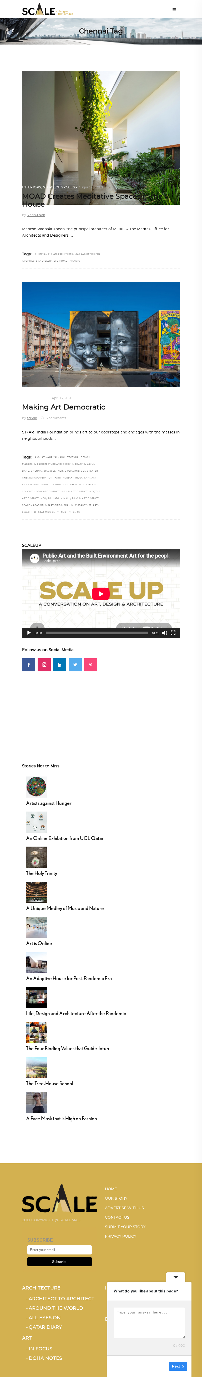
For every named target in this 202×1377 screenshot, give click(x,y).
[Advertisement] (101, 708)
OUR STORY (116, 1198)
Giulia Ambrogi (75, 471)
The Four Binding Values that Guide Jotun (67, 1048)
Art (25, 398)
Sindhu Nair (36, 215)
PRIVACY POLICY (120, 1236)
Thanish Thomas (68, 512)
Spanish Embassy (75, 505)
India (78, 478)
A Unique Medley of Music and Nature (65, 908)
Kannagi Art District (36, 485)
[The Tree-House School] (36, 1066)
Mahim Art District (75, 492)
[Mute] (164, 633)
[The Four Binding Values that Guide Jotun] (36, 1031)
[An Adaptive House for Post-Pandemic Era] (36, 961)
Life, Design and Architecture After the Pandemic (76, 1013)
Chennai (40, 254)
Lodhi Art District (47, 492)
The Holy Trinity (41, 873)
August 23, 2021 (90, 187)
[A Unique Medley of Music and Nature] (36, 891)
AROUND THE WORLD (56, 1308)
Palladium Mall (59, 498)
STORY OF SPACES (59, 187)
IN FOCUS (39, 398)
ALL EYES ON (45, 1318)
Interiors (31, 187)
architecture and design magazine (61, 464)
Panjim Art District (85, 498)
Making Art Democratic (63, 407)
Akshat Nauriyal (46, 457)
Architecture (41, 1288)
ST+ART (93, 505)
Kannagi (90, 478)
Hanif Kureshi (64, 478)
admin (32, 418)
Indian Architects (60, 254)
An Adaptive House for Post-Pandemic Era (69, 978)
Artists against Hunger (49, 803)
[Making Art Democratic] (101, 334)
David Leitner (53, 471)
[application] (101, 593)
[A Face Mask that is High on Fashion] (36, 1101)
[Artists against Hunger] (36, 786)
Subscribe (59, 1262)
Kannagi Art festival (67, 485)
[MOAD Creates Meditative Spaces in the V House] (101, 138)
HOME (111, 1189)
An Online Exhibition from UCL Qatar (65, 838)
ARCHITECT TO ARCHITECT (61, 1299)
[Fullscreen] (173, 633)
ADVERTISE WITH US (124, 1208)
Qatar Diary (45, 1327)
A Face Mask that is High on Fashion (61, 1118)
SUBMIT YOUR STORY (125, 1227)
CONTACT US (117, 1217)
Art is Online (39, 943)
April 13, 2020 (62, 398)
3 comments (55, 418)
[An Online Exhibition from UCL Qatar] (36, 821)
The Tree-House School (49, 1083)
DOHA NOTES (45, 1358)
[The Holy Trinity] (36, 856)
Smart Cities (53, 505)
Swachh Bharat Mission (38, 512)
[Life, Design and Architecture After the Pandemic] (36, 996)
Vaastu (75, 261)
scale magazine (32, 505)
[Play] (29, 633)
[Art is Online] (36, 926)
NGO (43, 498)
